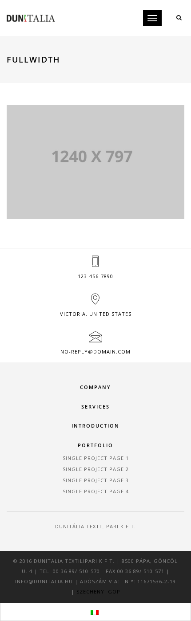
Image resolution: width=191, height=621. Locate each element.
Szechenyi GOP (98, 591)
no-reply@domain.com (95, 351)
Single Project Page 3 (96, 480)
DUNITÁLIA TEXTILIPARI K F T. (95, 526)
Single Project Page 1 (96, 458)
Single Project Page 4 (96, 491)
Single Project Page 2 (96, 469)
